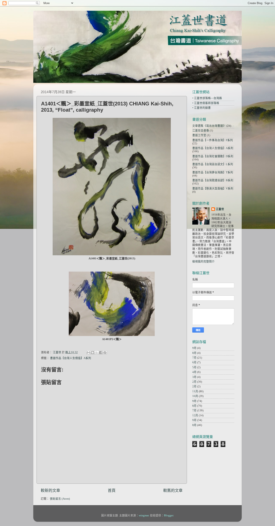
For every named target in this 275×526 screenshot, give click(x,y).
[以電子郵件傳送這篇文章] (88, 352)
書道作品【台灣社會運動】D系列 (212, 156)
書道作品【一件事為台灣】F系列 (212, 140)
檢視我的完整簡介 (203, 261)
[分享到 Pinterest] (105, 352)
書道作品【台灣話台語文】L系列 (212, 164)
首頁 (112, 490)
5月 (194, 367)
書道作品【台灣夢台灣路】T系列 (212, 172)
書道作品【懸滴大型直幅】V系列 (212, 188)
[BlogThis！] (92, 352)
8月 (194, 352)
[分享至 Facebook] (101, 352)
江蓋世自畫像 (200, 130)
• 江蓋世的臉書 (201, 107)
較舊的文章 (173, 490)
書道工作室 (199, 135)
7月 (194, 357)
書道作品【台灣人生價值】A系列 (70, 358)
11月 (195, 391)
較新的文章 (50, 490)
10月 (195, 396)
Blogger (168, 515)
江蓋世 (220, 209)
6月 (194, 362)
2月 (194, 381)
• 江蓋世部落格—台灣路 (207, 98)
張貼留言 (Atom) (60, 498)
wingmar (144, 515)
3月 (194, 377)
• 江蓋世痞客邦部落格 (205, 103)
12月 (195, 415)
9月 (194, 348)
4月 (194, 372)
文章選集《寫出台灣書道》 (209, 125)
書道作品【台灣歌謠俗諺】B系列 (212, 180)
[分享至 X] (97, 352)
